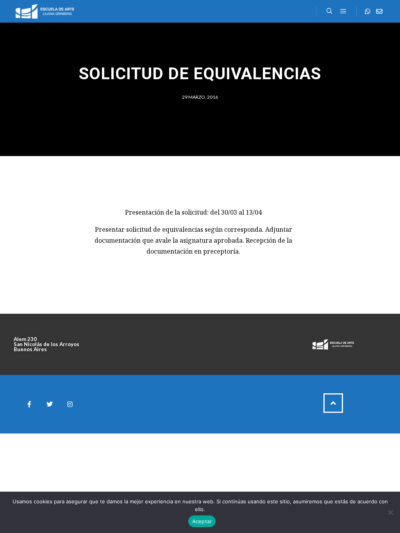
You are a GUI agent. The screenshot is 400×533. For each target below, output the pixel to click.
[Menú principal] (343, 11)
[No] (390, 512)
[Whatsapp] (367, 11)
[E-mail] (379, 11)
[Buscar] (329, 11)
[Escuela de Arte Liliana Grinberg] (45, 11)
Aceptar (202, 521)
